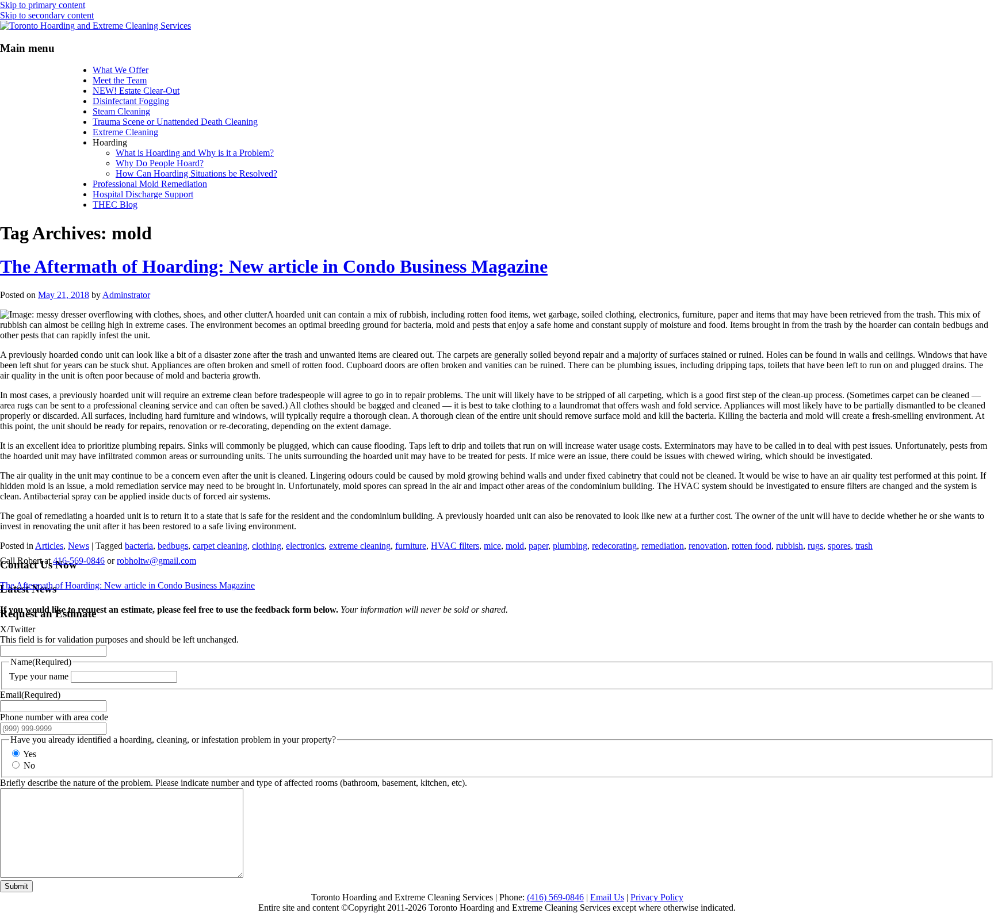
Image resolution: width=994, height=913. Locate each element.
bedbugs (173, 546)
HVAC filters (455, 546)
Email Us (607, 897)
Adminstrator (126, 295)
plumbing (570, 546)
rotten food (751, 546)
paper (538, 546)
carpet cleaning (220, 546)
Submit (16, 886)
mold (515, 546)
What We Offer (120, 70)
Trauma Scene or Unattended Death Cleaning (175, 122)
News (78, 546)
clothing (266, 546)
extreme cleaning (360, 546)
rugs (815, 546)
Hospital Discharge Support (143, 194)
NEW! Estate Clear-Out (136, 90)
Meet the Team (120, 80)
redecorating (614, 546)
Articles (49, 546)
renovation (708, 546)
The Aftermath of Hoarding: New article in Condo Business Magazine (274, 266)
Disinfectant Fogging (131, 101)
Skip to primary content (42, 5)
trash (864, 546)
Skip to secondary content (47, 15)
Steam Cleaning (121, 111)
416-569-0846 (79, 561)
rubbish (789, 546)
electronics (305, 546)
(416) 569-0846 (555, 897)
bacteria (139, 546)
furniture (410, 546)
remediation (662, 546)
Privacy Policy (656, 897)
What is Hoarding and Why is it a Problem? (195, 153)
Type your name (38, 676)
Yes (29, 754)
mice (492, 546)
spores (839, 546)
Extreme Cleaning (125, 132)
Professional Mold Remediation (150, 184)
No (29, 765)
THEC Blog (115, 204)
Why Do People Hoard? (160, 163)
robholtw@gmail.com (156, 561)
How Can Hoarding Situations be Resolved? (196, 173)
